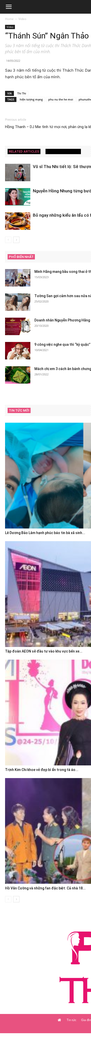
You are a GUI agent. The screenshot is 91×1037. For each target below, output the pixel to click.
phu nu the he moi (60, 99)
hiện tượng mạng (31, 99)
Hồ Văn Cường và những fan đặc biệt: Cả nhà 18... (45, 888)
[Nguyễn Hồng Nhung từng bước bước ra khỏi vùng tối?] (17, 197)
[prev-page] (8, 240)
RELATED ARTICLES (24, 151)
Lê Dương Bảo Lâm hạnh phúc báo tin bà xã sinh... (45, 533)
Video (22, 19)
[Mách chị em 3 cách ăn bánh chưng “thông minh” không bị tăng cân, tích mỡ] (17, 375)
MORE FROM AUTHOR (63, 151)
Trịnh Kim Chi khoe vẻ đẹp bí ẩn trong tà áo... (41, 770)
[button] (9, 7)
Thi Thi (21, 93)
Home (9, 19)
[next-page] (16, 240)
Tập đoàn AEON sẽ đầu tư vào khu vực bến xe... (43, 651)
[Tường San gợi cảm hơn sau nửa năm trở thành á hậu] (17, 302)
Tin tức (71, 1020)
